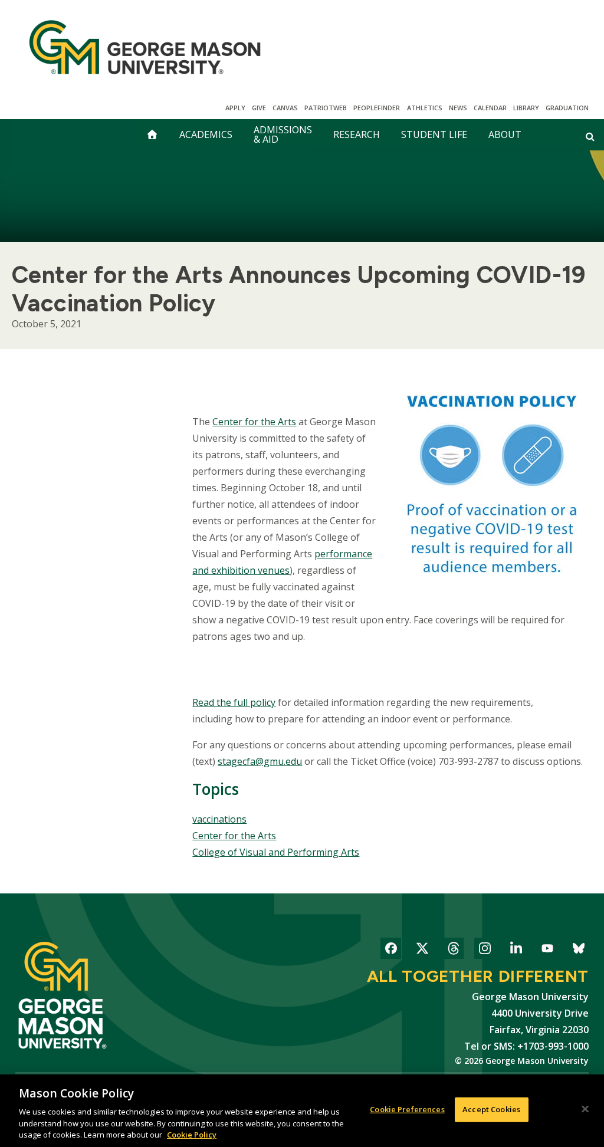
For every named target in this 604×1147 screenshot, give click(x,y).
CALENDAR (490, 107)
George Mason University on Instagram (484, 950)
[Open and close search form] (590, 136)
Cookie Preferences (407, 1109)
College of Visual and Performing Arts (275, 852)
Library (526, 107)
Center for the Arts (234, 835)
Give (259, 107)
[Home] (145, 47)
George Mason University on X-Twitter (422, 950)
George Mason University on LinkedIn (515, 950)
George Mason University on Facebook (390, 950)
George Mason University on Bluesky (578, 950)
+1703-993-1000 (553, 1046)
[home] (152, 134)
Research (356, 134)
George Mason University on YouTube (547, 950)
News (458, 107)
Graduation (567, 107)
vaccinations (219, 819)
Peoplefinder (376, 107)
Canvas (285, 107)
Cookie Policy (191, 1134)
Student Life (434, 134)
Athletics (424, 107)
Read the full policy (233, 702)
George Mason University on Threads (453, 950)
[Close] (585, 1109)
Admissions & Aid (283, 134)
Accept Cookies (491, 1109)
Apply (235, 107)
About (504, 134)
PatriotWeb (325, 107)
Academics (205, 134)
